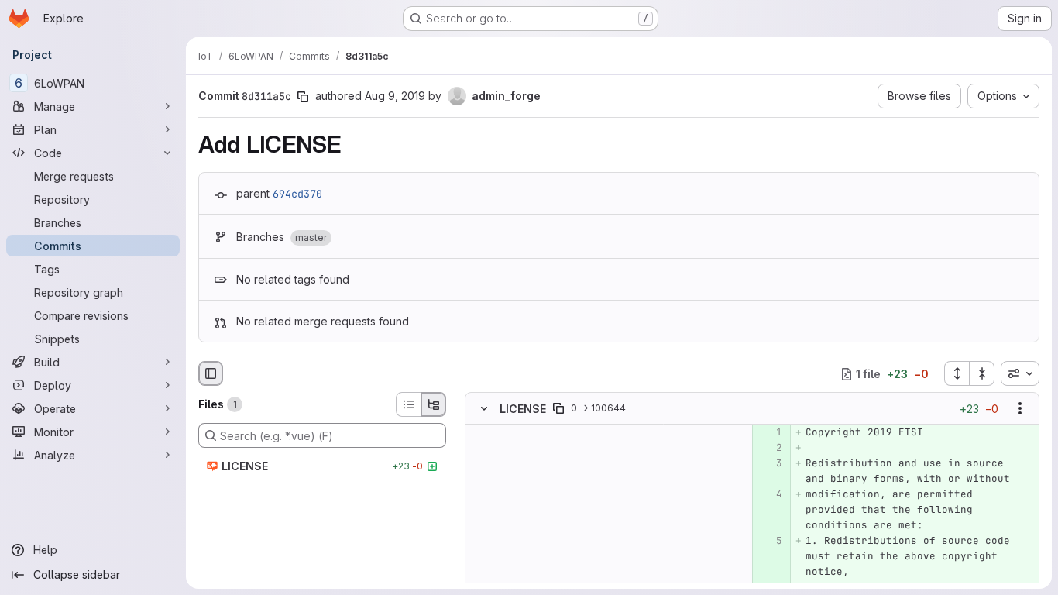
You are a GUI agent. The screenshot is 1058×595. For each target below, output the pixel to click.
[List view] (408, 404)
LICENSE (523, 408)
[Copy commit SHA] (303, 97)
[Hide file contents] (484, 409)
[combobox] (1020, 373)
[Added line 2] (769, 448)
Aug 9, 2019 (395, 95)
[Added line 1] (769, 433)
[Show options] (1020, 409)
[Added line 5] (769, 541)
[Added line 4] (769, 495)
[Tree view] (433, 404)
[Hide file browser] (210, 373)
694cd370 (297, 194)
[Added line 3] (769, 464)
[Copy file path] (558, 409)
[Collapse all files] (982, 373)
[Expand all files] (956, 373)
